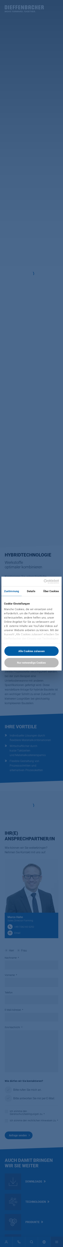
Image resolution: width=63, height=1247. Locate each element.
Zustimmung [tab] (11, 591)
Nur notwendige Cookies (31, 662)
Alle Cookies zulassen (31, 651)
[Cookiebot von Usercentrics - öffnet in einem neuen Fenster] (44, 581)
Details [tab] (31, 591)
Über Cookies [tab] (51, 591)
